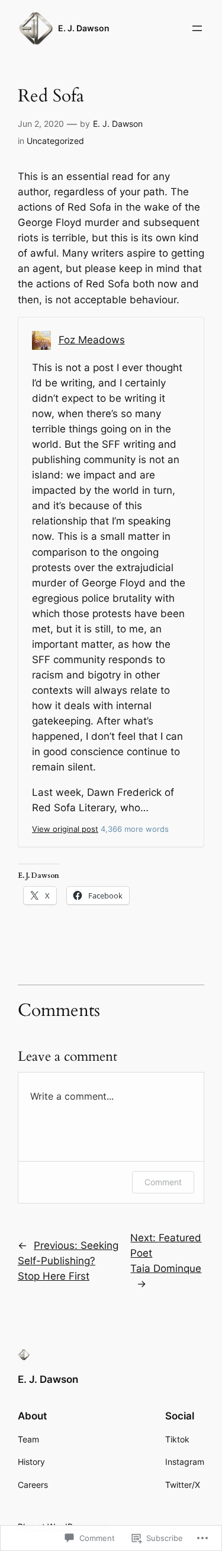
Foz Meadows (92, 340)
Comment (163, 1182)
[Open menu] (197, 28)
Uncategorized (55, 141)
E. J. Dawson (84, 28)
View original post (65, 829)
